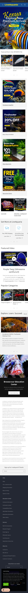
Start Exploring (14, 392)
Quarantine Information (8, 514)
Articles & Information (7, 502)
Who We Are (5, 552)
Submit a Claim (6, 493)
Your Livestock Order (7, 484)
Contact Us (5, 549)
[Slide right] (16, 75)
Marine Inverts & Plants (17, 303)
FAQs (4, 481)
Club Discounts (6, 538)
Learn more (6, 587)
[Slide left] (11, 75)
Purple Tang (20, 277)
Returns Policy (6, 490)
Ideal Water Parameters (8, 511)
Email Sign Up (6, 532)
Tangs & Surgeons (5, 302)
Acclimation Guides (7, 505)
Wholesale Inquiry (7, 535)
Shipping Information (7, 487)
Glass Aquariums (7, 164)
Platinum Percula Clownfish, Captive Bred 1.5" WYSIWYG (18, 68)
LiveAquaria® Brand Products (9, 555)
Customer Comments (7, 558)
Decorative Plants (7, 193)
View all (25, 313)
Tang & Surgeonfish (9, 281)
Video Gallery (6, 517)
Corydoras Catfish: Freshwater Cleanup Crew (11, 335)
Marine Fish (22, 281)
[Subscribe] (23, 471)
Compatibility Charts (7, 508)
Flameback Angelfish (8, 105)
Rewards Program (7, 529)
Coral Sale (3, 213)
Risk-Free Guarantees (7, 525)
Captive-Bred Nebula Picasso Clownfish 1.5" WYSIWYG (6, 68)
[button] (2, 4)
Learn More (6, 236)
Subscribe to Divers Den (8, 541)
